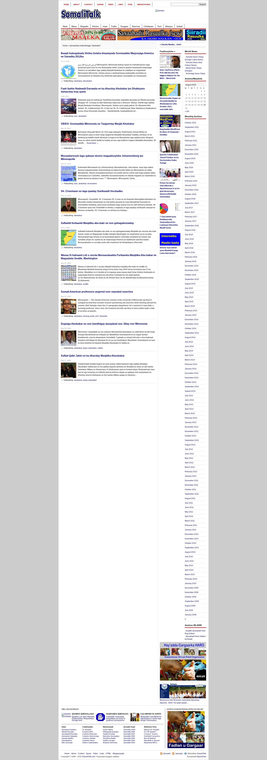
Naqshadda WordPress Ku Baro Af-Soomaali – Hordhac (170, 132)
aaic (76, 116)
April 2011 (189, 516)
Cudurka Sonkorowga (90, 736)
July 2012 (189, 449)
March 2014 (190, 360)
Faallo (114, 26)
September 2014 (192, 333)
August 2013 (190, 391)
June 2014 (189, 346)
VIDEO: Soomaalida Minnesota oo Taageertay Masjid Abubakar (97, 123)
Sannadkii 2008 (129, 732)
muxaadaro (92, 183)
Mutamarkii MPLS (150, 742)
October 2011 (190, 489)
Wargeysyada (143, 4)
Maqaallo (84, 26)
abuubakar (87, 81)
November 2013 (191, 378)
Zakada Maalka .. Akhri (171, 44)
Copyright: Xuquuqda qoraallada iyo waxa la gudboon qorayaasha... (117, 717)
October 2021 (190, 123)
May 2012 (189, 458)
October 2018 (190, 194)
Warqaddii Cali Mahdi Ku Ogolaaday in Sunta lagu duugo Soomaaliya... (150, 717)
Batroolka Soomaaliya (111, 736)
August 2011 (190, 498)
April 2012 (189, 463)
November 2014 (191, 324)
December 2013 (191, 373)
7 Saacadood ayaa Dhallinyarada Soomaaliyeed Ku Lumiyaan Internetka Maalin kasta (169, 222)
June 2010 (189, 561)
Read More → (93, 143)
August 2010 (190, 552)
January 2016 (190, 261)
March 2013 (190, 413)
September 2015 (192, 279)
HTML (130, 4)
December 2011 (191, 480)
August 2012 (190, 445)
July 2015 (189, 288)
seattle (85, 284)
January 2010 (190, 583)
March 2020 (190, 176)
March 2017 (190, 212)
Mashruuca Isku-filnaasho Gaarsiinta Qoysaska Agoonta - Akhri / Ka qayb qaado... (179, 701)
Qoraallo (167, 753)
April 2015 (189, 302)
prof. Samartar (101, 316)
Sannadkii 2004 (129, 740)
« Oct (187, 111)
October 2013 (190, 382)
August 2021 (190, 132)
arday (85, 380)
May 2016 (189, 243)
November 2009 (191, 592)
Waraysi (169, 26)
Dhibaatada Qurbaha (111, 732)
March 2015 (190, 306)
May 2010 (189, 565)
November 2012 (191, 431)
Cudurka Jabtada (88, 738)
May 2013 (189, 404)
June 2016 (189, 239)
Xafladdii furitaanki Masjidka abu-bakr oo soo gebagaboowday (97, 223)
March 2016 (190, 252)
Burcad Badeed (150, 738)
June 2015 (189, 293)
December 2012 (191, 427)
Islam (105, 26)
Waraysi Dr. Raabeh (151, 730)
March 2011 (190, 521)
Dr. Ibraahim (86, 730)
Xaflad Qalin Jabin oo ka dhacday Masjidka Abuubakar (93, 355)
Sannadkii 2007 (129, 734)
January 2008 (190, 615)
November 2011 (191, 485)
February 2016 (191, 257)
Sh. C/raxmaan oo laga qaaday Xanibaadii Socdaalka (92, 191)
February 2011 (191, 525)
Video (110, 4)
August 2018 (190, 199)
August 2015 (190, 284)
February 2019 (191, 181)
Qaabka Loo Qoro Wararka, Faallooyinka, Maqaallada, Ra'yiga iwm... (83, 717)
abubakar (78, 81)
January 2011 (190, 530)
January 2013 (190, 422)
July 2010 (189, 557)
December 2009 (191, 588)
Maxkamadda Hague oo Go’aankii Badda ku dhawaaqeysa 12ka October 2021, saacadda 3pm (170, 103)
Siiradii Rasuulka (68, 732)
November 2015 (191, 270)
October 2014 (190, 328)
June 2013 (189, 400)
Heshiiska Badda (109, 738)
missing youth (88, 316)
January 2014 (190, 369)
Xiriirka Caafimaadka (90, 742)
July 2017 (189, 208)
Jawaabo (179, 753)
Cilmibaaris (149, 26)
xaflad (100, 348)
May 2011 (189, 512)
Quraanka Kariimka (69, 730)
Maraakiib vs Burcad (151, 740)
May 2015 (189, 297)
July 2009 (189, 610)
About (76, 4)
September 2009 (192, 601)
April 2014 (189, 355)
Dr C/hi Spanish (150, 732)
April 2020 (189, 172)
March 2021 (190, 136)
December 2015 (191, 266)
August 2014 (190, 337)
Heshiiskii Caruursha (152, 736)
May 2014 (189, 351)
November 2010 (191, 539)
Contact (88, 4)
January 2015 (190, 315)
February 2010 (191, 579)
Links (120, 4)
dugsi (85, 348)
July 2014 (189, 342)
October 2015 (190, 275)
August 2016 (190, 230)
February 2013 (191, 418)
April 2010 (189, 570)
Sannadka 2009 (129, 730)
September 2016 (192, 226)
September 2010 (192, 548)
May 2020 (189, 167)
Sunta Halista (108, 730)
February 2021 (191, 141)
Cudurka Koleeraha (89, 734)
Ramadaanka (67, 740)
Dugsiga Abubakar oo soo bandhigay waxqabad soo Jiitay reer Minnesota (104, 323)
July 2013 (189, 395)
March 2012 (190, 467)
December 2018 (191, 190)
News (65, 26)
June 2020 (189, 163)
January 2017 (190, 221)
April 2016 (189, 248)
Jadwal (179, 26)
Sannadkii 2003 (129, 742)
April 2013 (189, 409)
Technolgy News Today (195, 73)
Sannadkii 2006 (129, 736)
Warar (74, 26)
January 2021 (190, 145)
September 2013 (192, 387)
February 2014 (191, 364)
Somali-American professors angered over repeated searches (97, 291)
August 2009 (190, 606)
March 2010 (190, 574)
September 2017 (192, 203)
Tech (159, 26)
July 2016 (189, 234)
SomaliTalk (201, 753)
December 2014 (191, 319)
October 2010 (190, 543)
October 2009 (190, 597)
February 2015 (191, 311)
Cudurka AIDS (87, 732)
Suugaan (124, 26)
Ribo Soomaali (67, 742)
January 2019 (190, 185)
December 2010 (191, 534)
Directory (136, 26)
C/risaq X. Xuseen (151, 734)
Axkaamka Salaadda (69, 736)
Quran (100, 4)
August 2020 (190, 158)
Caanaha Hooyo (88, 740)
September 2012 (192, 440)
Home (66, 4)
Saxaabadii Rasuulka (69, 734)
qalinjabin (92, 348)
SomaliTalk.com (88, 757)
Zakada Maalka (67, 738)
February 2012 (191, 472)
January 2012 (190, 476)
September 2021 (192, 127)
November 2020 (191, 154)
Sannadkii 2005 (129, 738)
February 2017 (191, 217)
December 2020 (191, 150)
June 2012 (189, 454)
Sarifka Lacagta (109, 740)
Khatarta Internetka (110, 742)
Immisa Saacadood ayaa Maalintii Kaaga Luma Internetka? (169, 250)
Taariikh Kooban (109, 734)
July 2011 (189, 503)
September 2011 (192, 494)
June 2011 (189, 507)
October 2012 (190, 436)
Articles (95, 26)
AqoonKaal (201, 757)
